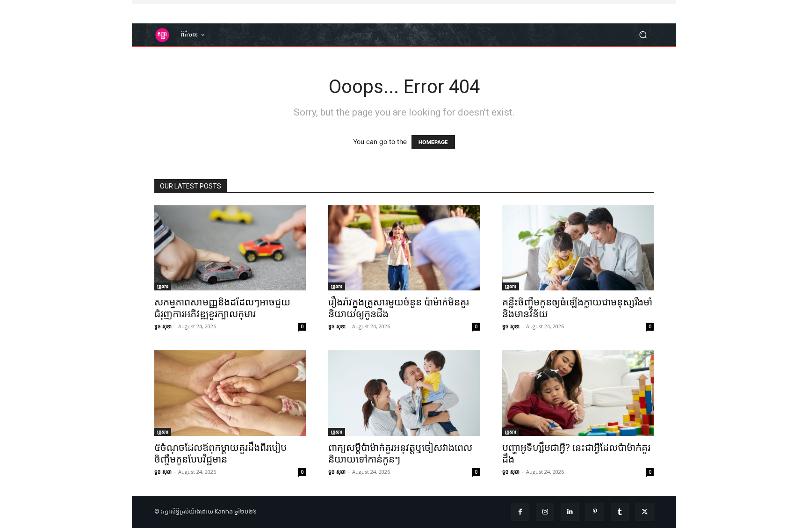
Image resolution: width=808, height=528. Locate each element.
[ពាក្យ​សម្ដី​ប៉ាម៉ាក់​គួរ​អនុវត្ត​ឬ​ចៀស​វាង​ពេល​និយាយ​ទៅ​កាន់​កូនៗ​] (404, 392)
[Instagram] (545, 512)
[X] (644, 512)
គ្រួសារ (162, 286)
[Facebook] (520, 512)
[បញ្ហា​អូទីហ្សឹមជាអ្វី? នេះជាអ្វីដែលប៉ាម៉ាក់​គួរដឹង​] (578, 392)
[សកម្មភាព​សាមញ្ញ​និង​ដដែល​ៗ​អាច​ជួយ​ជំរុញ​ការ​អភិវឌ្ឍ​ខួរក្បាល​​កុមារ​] (230, 247)
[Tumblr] (620, 512)
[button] (643, 35)
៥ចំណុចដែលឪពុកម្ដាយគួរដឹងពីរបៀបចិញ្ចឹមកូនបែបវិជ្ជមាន (220, 453)
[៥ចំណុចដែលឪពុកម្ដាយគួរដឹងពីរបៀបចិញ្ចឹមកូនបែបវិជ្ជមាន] (230, 392)
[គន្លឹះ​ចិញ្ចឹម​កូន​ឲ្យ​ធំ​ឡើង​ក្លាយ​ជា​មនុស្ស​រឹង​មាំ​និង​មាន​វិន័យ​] (578, 247)
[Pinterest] (594, 512)
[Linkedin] (570, 512)
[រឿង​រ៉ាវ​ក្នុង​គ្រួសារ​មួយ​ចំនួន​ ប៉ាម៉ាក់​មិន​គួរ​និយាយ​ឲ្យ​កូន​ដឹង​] (404, 247)
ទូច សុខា (163, 326)
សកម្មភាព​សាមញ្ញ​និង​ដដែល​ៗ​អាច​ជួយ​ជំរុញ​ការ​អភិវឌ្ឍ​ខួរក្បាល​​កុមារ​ (222, 308)
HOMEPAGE (433, 142)
